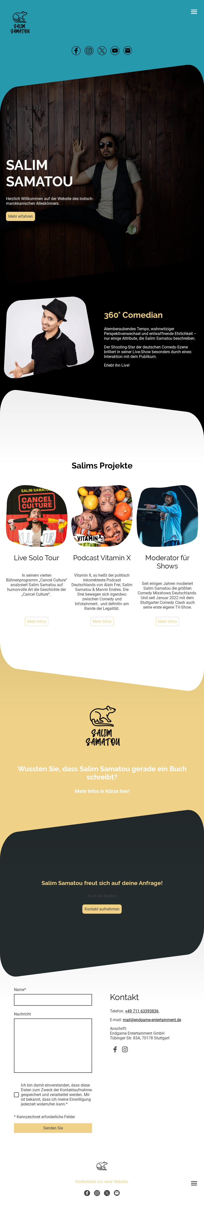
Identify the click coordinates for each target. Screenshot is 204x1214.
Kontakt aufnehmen (102, 909)
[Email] (127, 50)
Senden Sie (53, 1128)
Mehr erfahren (20, 216)
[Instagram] (89, 50)
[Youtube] (114, 50)
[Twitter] (102, 50)
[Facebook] (76, 50)
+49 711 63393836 (142, 1011)
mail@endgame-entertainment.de (152, 1019)
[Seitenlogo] (20, 22)
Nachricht (22, 1014)
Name (20, 989)
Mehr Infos (36, 621)
